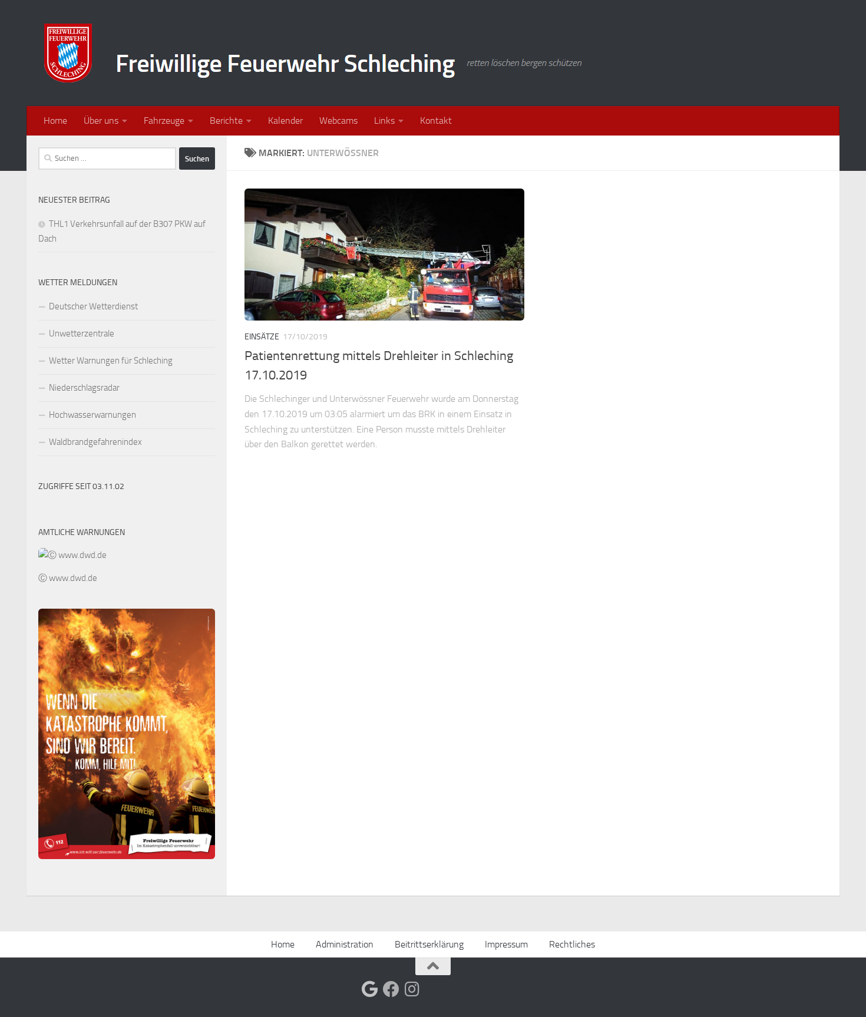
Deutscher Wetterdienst (93, 306)
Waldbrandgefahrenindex (95, 442)
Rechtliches (572, 944)
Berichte (226, 120)
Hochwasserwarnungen (92, 415)
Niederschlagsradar (84, 387)
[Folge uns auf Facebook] (391, 989)
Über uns (101, 120)
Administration (344, 944)
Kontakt (436, 120)
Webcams (338, 120)
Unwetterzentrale (81, 333)
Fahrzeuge (164, 120)
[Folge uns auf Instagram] (412, 989)
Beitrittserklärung (429, 944)
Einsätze (261, 337)
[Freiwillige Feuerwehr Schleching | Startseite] (314, 53)
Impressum (506, 944)
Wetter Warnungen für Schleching (111, 360)
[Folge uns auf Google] (370, 989)
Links (384, 120)
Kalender (285, 120)
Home (55, 120)
